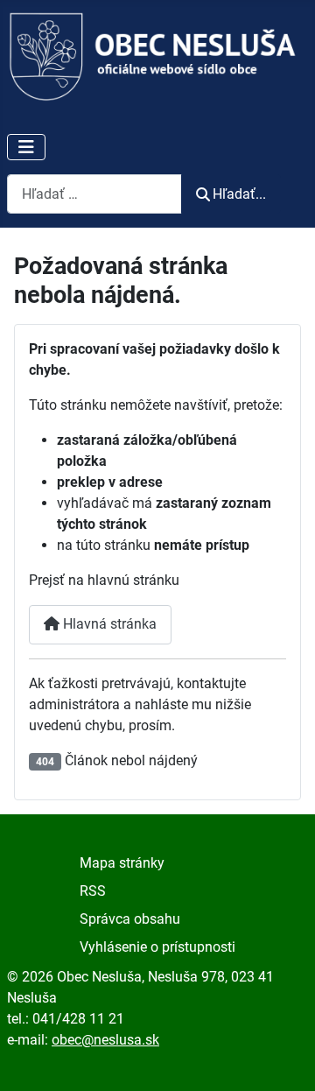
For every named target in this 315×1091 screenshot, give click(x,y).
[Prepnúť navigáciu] (26, 147)
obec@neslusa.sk (105, 1039)
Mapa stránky (122, 863)
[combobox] (94, 194)
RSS (93, 891)
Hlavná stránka (108, 624)
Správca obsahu (130, 919)
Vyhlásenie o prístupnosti (157, 947)
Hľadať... (239, 194)
